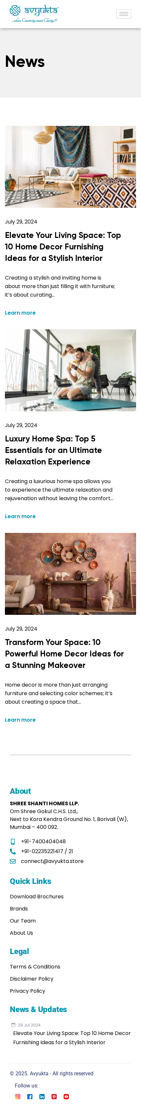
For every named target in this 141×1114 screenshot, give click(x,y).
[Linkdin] (42, 1096)
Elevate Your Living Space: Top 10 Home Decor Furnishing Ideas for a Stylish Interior (63, 246)
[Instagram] (17, 1096)
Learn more (20, 313)
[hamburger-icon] (123, 14)
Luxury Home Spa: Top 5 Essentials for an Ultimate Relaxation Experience (53, 450)
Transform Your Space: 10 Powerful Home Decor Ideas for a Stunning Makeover (64, 653)
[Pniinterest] (54, 1096)
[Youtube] (66, 1096)
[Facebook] (29, 1096)
